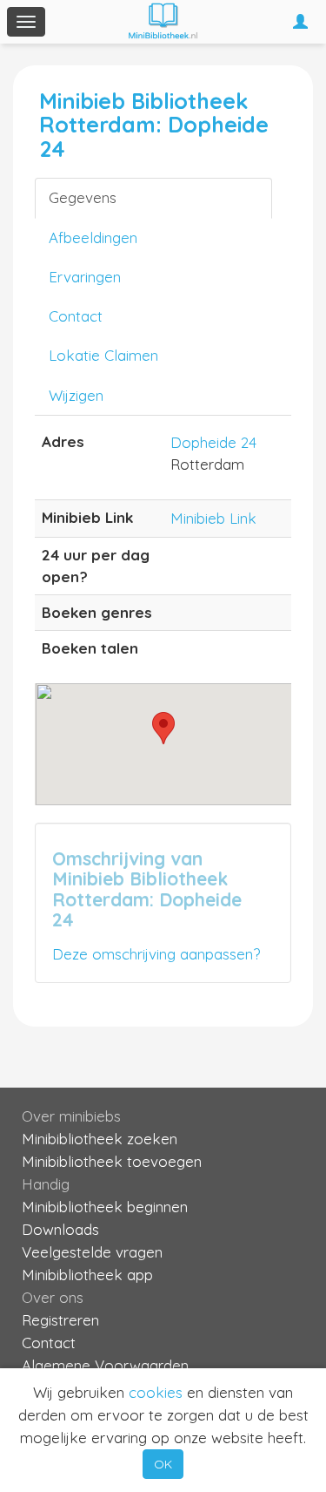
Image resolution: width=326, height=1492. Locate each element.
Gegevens (82, 197)
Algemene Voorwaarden (105, 1365)
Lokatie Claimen (103, 355)
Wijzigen (76, 395)
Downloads (60, 1229)
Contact (76, 316)
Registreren (60, 1320)
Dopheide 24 (213, 442)
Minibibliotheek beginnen (105, 1206)
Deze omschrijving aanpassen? (156, 954)
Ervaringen (85, 277)
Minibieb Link (213, 518)
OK (163, 1464)
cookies (156, 1392)
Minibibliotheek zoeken (99, 1138)
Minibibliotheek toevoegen (112, 1161)
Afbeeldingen (93, 237)
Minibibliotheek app (87, 1274)
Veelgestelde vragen (92, 1252)
